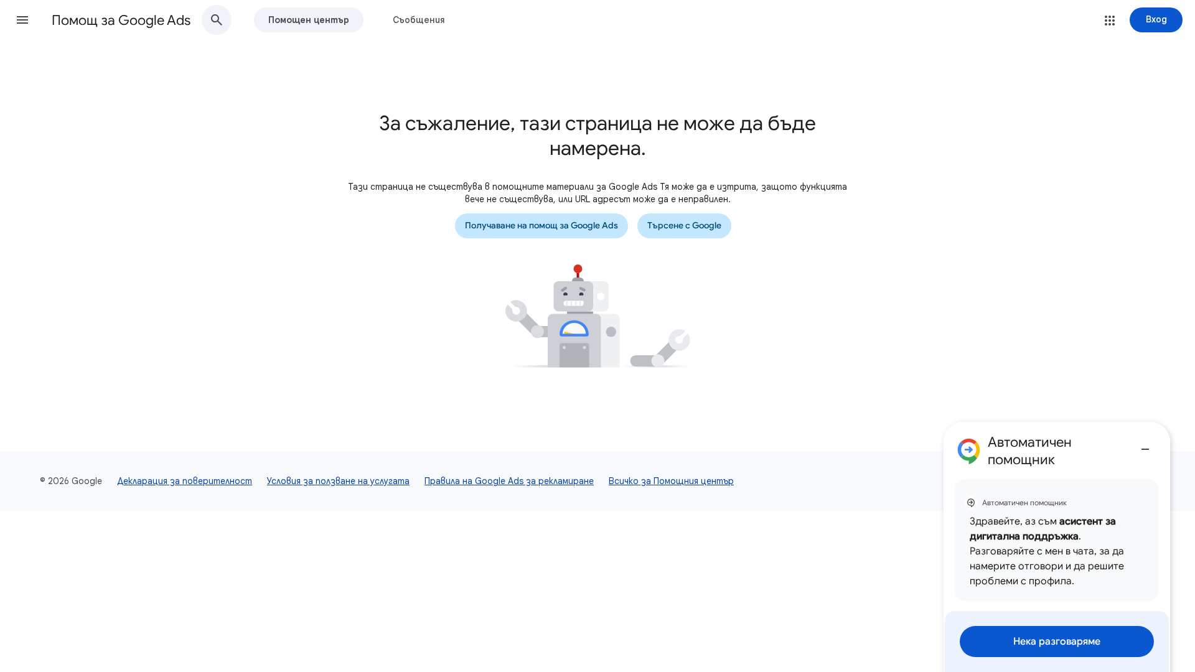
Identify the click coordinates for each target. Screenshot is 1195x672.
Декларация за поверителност (184, 481)
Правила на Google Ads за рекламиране (509, 481)
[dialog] (1057, 547)
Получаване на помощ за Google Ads (541, 225)
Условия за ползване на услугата (338, 481)
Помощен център (308, 20)
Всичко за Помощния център (671, 481)
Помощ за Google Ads (121, 20)
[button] (22, 20)
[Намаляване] (1145, 444)
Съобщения (419, 20)
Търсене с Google (684, 225)
